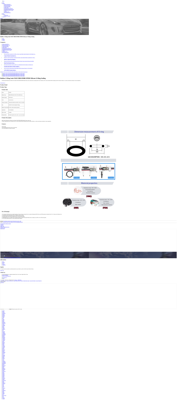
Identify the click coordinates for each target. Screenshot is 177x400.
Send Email (2, 282)
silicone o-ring (2, 228)
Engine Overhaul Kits (7, 4)
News (3, 13)
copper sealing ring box (16, 280)
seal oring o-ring (2, 227)
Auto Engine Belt (6, 11)
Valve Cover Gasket (5, 45)
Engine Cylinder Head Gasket (25, 280)
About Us (3, 14)
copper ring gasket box (9, 280)
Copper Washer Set (3, 280)
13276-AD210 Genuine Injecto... (10, 70)
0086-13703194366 (5, 275)
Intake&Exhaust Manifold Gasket (9, 9)
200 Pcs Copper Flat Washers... (10, 59)
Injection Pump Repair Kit (8, 5)
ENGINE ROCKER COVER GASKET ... (12, 66)
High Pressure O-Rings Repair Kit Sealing (12, 257)
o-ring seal (1, 225)
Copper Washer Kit (38, 280)
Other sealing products (7, 12)
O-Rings (3, 40)
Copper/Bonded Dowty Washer (8, 10)
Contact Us (3, 16)
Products (3, 3)
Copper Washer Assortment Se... (10, 55)
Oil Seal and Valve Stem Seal (8, 8)
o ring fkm (1, 224)
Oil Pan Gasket (6, 7)
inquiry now (2, 270)
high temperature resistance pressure (5, 223)
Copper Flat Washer (32, 280)
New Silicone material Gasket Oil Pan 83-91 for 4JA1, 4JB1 (12, 221)
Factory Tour (6, 15)
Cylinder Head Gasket (7, 6)
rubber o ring (2, 226)
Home (3, 2)
